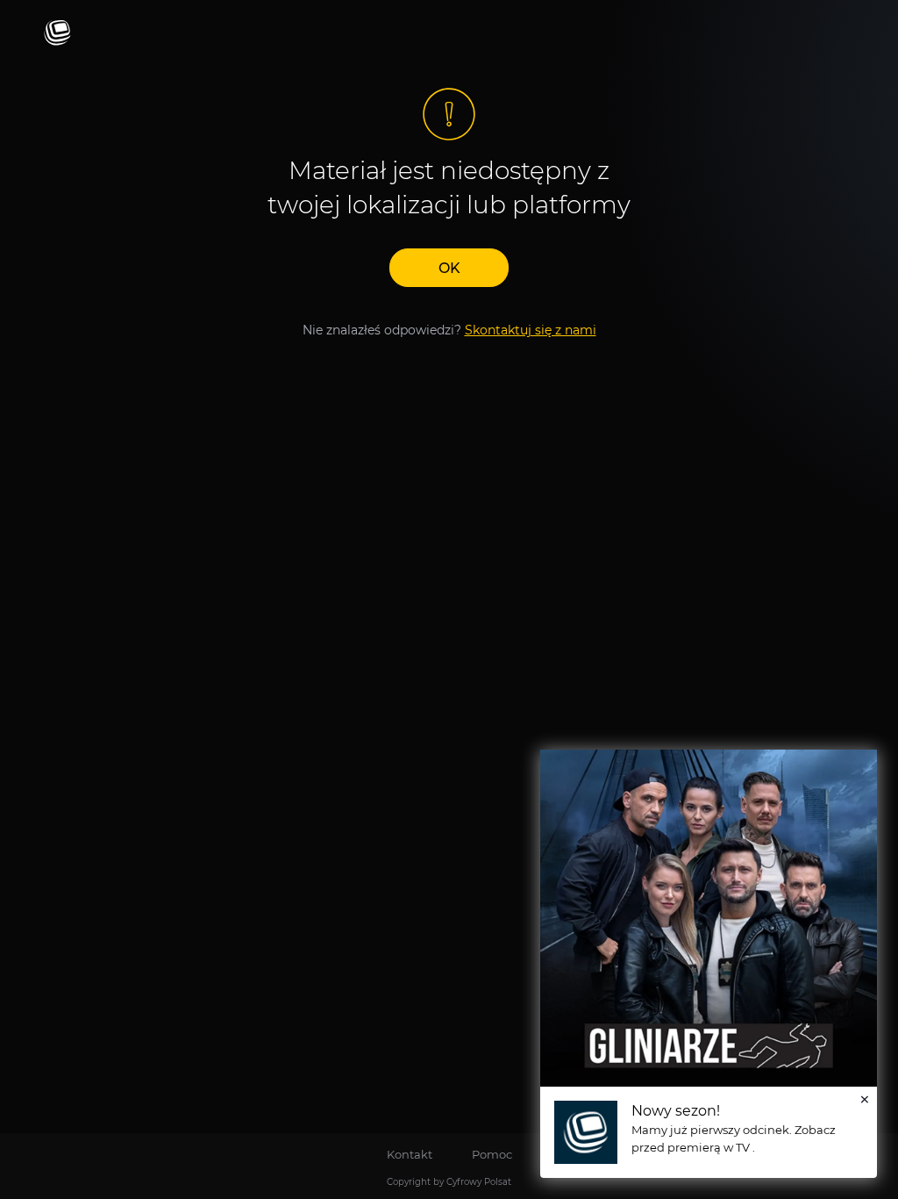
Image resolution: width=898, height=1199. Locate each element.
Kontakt (409, 1154)
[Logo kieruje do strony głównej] (57, 33)
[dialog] (708, 964)
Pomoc (492, 1154)
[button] (449, 267)
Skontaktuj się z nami (530, 330)
